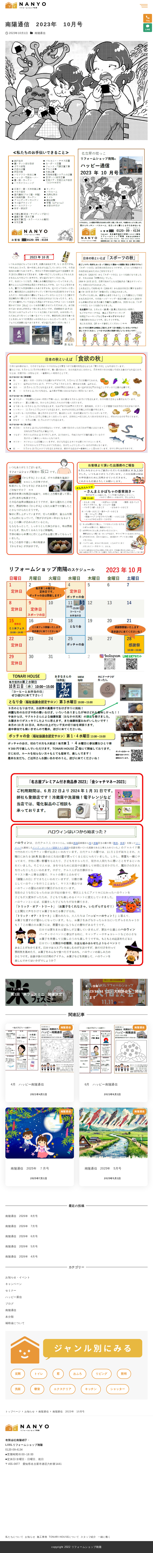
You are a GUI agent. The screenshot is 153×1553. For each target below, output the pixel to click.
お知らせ (30, 1537)
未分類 (9, 1316)
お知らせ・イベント (17, 1277)
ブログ (9, 1303)
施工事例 (42, 1537)
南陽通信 (40, 33)
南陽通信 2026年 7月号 (21, 1226)
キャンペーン (13, 1283)
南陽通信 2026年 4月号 (21, 1256)
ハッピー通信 (13, 1297)
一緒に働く (104, 1537)
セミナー (10, 1290)
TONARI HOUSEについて (64, 1537)
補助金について (15, 1323)
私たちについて (14, 1537)
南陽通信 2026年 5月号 (21, 1246)
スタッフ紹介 (88, 1537)
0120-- (14, 1449)
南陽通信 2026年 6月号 (21, 1236)
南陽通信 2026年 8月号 (21, 1216)
